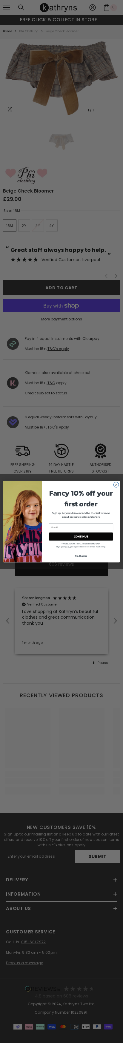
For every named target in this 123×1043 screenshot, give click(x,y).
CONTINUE (81, 536)
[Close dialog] (116, 484)
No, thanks (81, 556)
